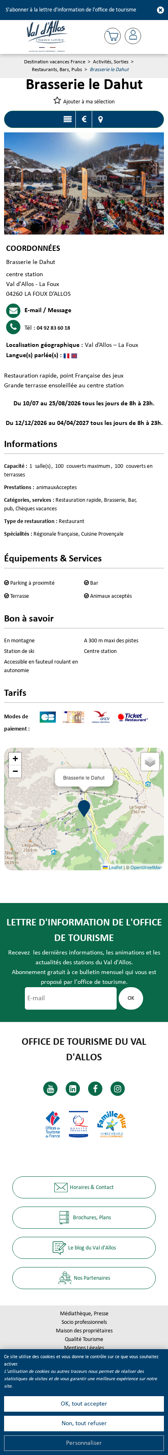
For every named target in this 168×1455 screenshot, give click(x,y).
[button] (112, 36)
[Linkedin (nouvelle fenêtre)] (73, 1089)
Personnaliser (84, 1443)
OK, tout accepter (84, 1404)
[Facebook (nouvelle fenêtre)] (95, 1089)
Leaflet (115, 867)
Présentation (67, 119)
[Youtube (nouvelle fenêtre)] (50, 1089)
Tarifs (84, 119)
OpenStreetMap (146, 867)
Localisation (100, 119)
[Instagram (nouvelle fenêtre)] (118, 1089)
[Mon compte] (133, 36)
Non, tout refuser (84, 1423)
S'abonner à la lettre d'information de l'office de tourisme (71, 10)
